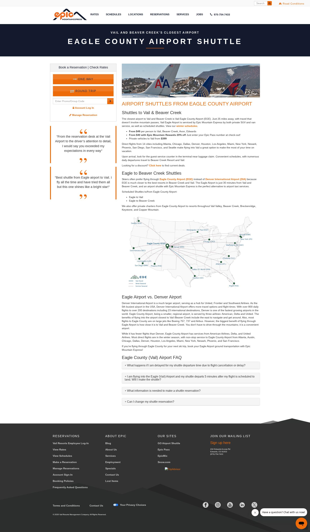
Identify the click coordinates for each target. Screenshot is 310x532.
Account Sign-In (63, 474)
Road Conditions (293, 3)
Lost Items (111, 481)
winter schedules (186, 126)
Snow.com (164, 462)
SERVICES (183, 14)
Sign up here (220, 443)
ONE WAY (85, 79)
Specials (110, 468)
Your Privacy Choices (133, 504)
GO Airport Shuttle (169, 443)
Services (110, 455)
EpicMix (162, 455)
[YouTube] (227, 505)
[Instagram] (215, 505)
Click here (155, 165)
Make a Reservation (65, 462)
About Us (111, 449)
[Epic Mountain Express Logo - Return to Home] (70, 14)
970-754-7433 (221, 14)
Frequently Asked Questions (70, 487)
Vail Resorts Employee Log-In (71, 443)
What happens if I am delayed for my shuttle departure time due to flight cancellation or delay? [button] (185, 365)
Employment (113, 462)
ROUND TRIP (85, 91)
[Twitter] (251, 505)
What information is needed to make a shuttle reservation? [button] (163, 390)
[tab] (191, 365)
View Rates (59, 449)
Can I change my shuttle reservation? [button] (150, 401)
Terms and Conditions (66, 505)
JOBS (199, 14)
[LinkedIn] (239, 505)
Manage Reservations (66, 468)
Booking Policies (63, 481)
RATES (94, 14)
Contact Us (112, 474)
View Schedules (62, 455)
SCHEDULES (113, 14)
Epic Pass (164, 449)
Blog (108, 443)
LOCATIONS (135, 14)
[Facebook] (202, 505)
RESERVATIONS (159, 14)
